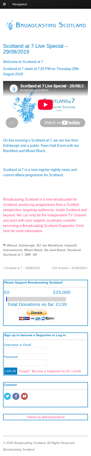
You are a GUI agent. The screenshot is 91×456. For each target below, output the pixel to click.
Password (11, 357)
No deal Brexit (55, 250)
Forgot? (24, 371)
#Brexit (12, 245)
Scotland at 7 (13, 254)
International (12, 250)
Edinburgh (27, 245)
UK (35, 254)
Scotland (74, 250)
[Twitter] (7, 396)
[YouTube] (24, 396)
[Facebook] (16, 396)
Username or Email (17, 344)
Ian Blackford (53, 245)
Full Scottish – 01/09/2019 (69, 268)
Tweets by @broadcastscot (45, 417)
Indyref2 (70, 245)
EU (39, 245)
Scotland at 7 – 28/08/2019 (22, 268)
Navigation (19, 4)
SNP (28, 254)
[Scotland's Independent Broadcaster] (45, 29)
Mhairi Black (33, 250)
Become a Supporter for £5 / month (56, 371)
